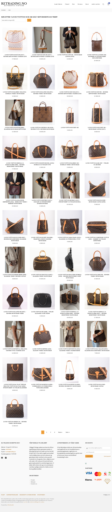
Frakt (3, 495)
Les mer (25, 502)
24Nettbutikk (10, 505)
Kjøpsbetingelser (12, 495)
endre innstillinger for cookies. (37, 502)
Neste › (60, 432)
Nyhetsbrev (41, 495)
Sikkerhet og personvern (28, 495)
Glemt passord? (107, 456)
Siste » (68, 432)
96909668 (8, 449)
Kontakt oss (34, 484)
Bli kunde (33, 482)
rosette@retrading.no (10, 451)
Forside (33, 480)
